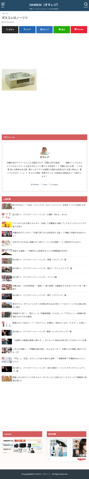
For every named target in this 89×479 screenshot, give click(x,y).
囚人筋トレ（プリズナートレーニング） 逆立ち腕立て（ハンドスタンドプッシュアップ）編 (49, 369)
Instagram (54, 184)
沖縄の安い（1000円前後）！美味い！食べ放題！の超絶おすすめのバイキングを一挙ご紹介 (50, 287)
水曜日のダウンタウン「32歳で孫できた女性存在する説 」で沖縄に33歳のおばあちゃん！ (49, 234)
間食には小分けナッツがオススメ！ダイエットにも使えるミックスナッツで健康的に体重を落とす (50, 379)
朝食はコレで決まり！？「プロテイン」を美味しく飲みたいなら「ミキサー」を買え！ (50, 323)
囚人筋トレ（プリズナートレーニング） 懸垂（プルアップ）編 (39, 260)
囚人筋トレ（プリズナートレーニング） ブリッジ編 (35, 277)
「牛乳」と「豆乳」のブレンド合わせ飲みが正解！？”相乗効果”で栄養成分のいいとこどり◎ (49, 360)
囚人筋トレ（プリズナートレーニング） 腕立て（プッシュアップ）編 (42, 268)
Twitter (45, 184)
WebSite (36, 184)
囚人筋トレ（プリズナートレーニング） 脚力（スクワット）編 (39, 295)
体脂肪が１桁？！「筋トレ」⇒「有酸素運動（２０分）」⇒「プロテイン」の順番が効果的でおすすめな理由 (49, 315)
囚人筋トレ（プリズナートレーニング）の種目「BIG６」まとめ (40, 214)
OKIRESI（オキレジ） (44, 5)
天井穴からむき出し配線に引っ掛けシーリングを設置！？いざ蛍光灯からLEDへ (47, 242)
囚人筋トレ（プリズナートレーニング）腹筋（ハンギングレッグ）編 (42, 331)
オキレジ (44, 157)
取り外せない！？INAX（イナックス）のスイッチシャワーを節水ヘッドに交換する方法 (49, 206)
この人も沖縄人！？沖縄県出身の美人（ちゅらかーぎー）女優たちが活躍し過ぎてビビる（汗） (50, 350)
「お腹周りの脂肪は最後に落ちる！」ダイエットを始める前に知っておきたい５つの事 (50, 340)
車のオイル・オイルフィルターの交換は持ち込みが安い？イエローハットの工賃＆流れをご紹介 (50, 305)
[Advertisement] (44, 51)
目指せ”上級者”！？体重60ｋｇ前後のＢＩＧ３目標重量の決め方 (40, 251)
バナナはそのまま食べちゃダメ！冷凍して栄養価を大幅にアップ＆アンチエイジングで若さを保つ (50, 225)
